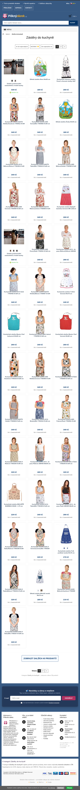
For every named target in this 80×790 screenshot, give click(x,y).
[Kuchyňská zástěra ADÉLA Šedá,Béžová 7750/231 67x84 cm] (14, 576)
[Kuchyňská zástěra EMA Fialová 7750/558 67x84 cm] (40, 321)
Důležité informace (48, 728)
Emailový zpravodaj (54, 702)
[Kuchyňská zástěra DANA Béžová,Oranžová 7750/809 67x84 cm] (66, 576)
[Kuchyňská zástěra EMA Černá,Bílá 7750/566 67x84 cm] (40, 109)
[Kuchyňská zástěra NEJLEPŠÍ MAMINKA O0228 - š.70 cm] (14, 491)
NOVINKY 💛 (35, 46)
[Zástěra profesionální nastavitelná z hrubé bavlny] (14, 66)
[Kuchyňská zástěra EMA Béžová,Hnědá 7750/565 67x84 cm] (66, 151)
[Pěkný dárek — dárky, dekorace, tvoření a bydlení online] (16, 16)
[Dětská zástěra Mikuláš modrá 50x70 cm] (40, 576)
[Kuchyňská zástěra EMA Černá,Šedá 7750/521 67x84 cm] (40, 236)
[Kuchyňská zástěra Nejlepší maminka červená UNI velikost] (66, 194)
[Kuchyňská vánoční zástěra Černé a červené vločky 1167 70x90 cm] (66, 66)
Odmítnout (60, 788)
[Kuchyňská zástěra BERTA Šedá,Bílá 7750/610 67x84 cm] (40, 151)
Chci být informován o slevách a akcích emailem (41, 702)
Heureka (31, 782)
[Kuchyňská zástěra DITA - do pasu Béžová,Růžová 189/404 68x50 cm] (66, 236)
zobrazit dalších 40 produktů (40, 658)
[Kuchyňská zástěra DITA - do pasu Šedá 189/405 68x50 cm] (66, 491)
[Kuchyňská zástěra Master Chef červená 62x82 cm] (66, 321)
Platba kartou (46, 731)
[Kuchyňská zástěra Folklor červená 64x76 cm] (66, 279)
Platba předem (47, 729)
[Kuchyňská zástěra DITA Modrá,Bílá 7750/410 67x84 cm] (40, 406)
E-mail (6, 698)
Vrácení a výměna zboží (49, 724)
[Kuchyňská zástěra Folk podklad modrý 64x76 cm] (66, 534)
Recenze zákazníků (48, 733)
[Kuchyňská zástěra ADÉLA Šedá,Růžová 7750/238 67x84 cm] (14, 534)
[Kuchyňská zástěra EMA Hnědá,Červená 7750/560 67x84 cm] (40, 364)
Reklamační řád (47, 722)
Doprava (18, 8)
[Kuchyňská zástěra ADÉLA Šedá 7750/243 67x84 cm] (66, 449)
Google (49, 782)
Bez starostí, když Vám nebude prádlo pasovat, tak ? (32, 740)
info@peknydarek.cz (70, 737)
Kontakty (28, 8)
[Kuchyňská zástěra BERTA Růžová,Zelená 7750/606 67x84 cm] (40, 194)
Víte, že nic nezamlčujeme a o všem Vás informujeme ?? (32, 750)
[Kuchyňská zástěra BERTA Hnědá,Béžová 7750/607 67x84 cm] (40, 279)
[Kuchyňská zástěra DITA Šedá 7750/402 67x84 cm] (14, 279)
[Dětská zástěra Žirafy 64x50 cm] (66, 109)
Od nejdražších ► (46, 46)
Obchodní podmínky (48, 720)
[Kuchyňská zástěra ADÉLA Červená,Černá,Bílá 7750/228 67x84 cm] (40, 534)
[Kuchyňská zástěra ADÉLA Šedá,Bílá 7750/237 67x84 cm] (14, 619)
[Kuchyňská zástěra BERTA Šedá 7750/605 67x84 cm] (66, 364)
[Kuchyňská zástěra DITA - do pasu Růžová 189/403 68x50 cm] (40, 449)
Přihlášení (7, 8)
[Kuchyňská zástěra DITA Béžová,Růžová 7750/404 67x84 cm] (14, 151)
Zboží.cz (40, 782)
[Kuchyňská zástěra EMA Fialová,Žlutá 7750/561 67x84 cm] (66, 406)
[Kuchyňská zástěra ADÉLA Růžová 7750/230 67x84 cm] (14, 449)
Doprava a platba (48, 726)
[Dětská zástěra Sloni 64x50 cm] (40, 66)
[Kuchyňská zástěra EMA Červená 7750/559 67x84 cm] (14, 194)
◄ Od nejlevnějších (22, 46)
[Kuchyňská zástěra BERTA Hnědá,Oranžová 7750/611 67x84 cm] (14, 109)
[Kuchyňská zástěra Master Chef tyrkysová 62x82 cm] (14, 321)
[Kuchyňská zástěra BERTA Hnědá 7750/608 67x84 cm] (14, 406)
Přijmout (69, 788)
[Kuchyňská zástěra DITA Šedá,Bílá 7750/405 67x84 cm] (40, 491)
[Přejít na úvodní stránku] (3, 34)
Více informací (51, 788)
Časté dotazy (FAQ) (48, 719)
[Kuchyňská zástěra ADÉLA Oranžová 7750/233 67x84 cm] (14, 364)
